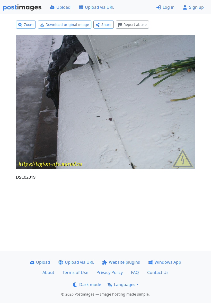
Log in (168, 7)
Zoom (28, 24)
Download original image (67, 24)
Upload (63, 7)
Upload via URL (99, 7)
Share (106, 24)
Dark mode (90, 284)
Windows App (167, 262)
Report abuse (135, 24)
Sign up (196, 7)
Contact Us (158, 272)
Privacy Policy (109, 272)
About (48, 272)
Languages (124, 284)
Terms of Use (75, 272)
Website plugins (124, 262)
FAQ (135, 272)
